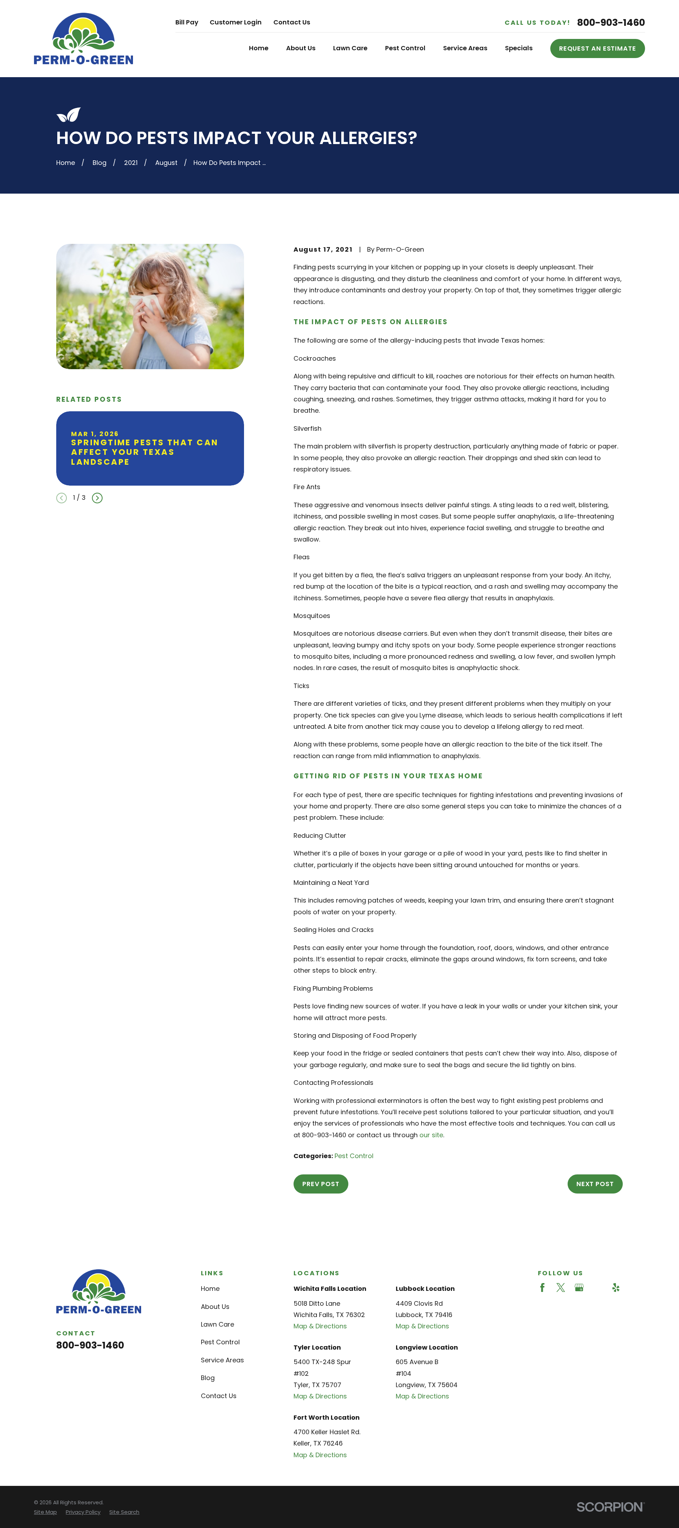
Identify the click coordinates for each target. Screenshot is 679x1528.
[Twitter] (560, 1287)
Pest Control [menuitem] (405, 48)
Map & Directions (320, 1326)
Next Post (595, 1183)
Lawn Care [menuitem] (350, 48)
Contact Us (291, 22)
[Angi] (597, 1287)
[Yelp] (615, 1287)
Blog (208, 1377)
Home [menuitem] (258, 48)
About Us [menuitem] (300, 48)
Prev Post (321, 1183)
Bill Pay (186, 22)
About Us (215, 1306)
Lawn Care (217, 1324)
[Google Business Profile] (579, 1287)
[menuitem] (45, 1512)
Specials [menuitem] (519, 48)
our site (431, 1135)
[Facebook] (542, 1287)
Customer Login (236, 22)
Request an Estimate (597, 48)
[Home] (83, 38)
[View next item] (97, 498)
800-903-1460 (611, 22)
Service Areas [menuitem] (465, 48)
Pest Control (354, 1155)
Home (210, 1288)
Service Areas (222, 1360)
